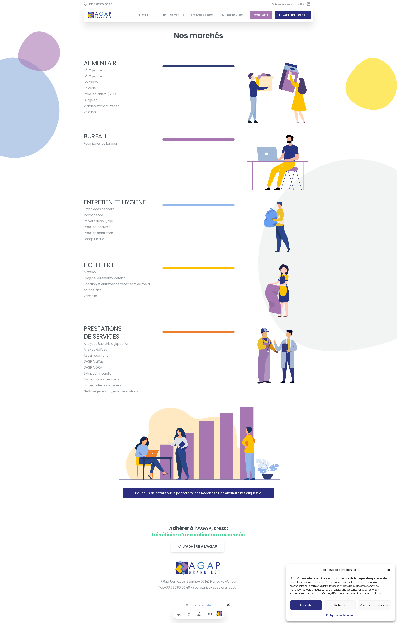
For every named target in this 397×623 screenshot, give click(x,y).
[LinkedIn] (308, 4)
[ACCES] (189, 614)
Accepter (306, 605)
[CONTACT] (178, 614)
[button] (389, 570)
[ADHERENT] (199, 614)
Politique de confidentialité (340, 615)
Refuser (340, 605)
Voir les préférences (374, 605)
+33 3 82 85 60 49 (100, 4)
